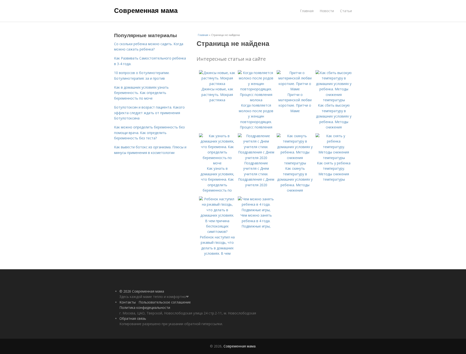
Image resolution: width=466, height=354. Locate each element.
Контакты (127, 302)
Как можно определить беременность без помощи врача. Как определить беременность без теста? (149, 132)
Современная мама (146, 10)
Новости (327, 10)
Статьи (346, 10)
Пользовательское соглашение (165, 302)
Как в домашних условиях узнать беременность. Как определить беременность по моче (141, 93)
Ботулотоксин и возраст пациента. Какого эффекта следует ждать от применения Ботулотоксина (149, 112)
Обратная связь (132, 318)
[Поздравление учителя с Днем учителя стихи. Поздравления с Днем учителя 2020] (256, 157)
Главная (307, 10)
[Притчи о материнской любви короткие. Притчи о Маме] (295, 89)
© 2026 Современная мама (141, 291)
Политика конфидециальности (144, 307)
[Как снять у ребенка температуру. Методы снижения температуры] (334, 157)
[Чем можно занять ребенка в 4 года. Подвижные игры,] (256, 210)
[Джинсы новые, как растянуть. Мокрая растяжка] (217, 83)
